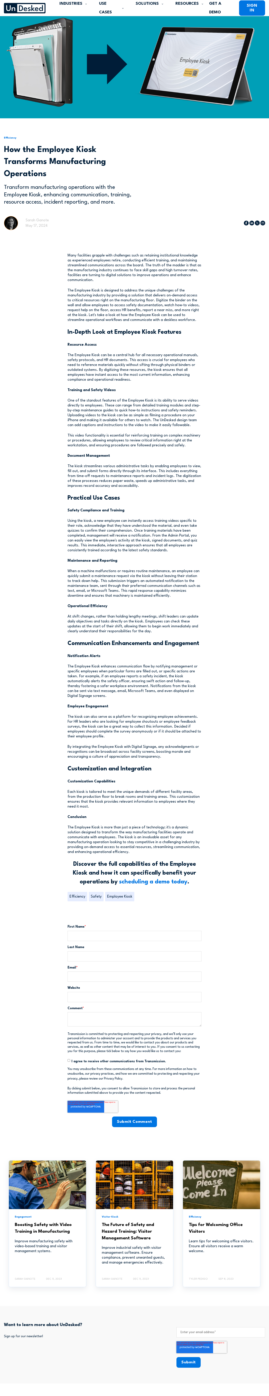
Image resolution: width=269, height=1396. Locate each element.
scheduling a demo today (153, 882)
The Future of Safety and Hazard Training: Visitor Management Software (128, 1231)
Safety (96, 896)
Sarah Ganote (37, 220)
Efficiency (77, 896)
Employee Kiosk (119, 896)
